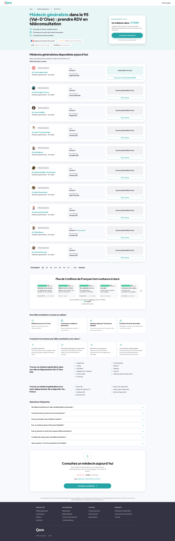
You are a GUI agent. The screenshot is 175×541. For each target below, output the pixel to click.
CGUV (50, 535)
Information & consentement (123, 514)
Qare (31, 9)
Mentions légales (41, 535)
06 (64, 267)
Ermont (116, 371)
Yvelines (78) (80, 392)
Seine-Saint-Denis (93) (121, 389)
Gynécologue (40, 514)
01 (43, 267)
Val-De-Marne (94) (119, 392)
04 (55, 267)
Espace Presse (93, 517)
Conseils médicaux (67, 520)
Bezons (116, 366)
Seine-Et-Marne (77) (83, 389)
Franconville (81, 374)
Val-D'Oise (57, 9)
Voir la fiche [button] (125, 98)
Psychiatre (39, 520)
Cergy (79, 366)
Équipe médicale (67, 514)
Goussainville (118, 363)
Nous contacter (93, 514)
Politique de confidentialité (123, 511)
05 (60, 267)
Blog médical (66, 511)
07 (68, 267)
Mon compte (166, 3)
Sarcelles (80, 368)
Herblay (116, 368)
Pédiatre (38, 517)
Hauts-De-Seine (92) (120, 387)
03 (51, 267)
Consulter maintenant (127, 35)
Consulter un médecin (86, 486)
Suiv (82, 267)
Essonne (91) (80, 395)
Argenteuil (80, 363)
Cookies (117, 517)
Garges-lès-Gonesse (84, 371)
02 (47, 267)
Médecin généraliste (43, 9)
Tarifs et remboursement (69, 517)
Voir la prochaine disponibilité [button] (125, 78)
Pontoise (80, 377)
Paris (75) (79, 387)
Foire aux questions (94, 511)
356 (75, 267)
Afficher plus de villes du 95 (123, 374)
